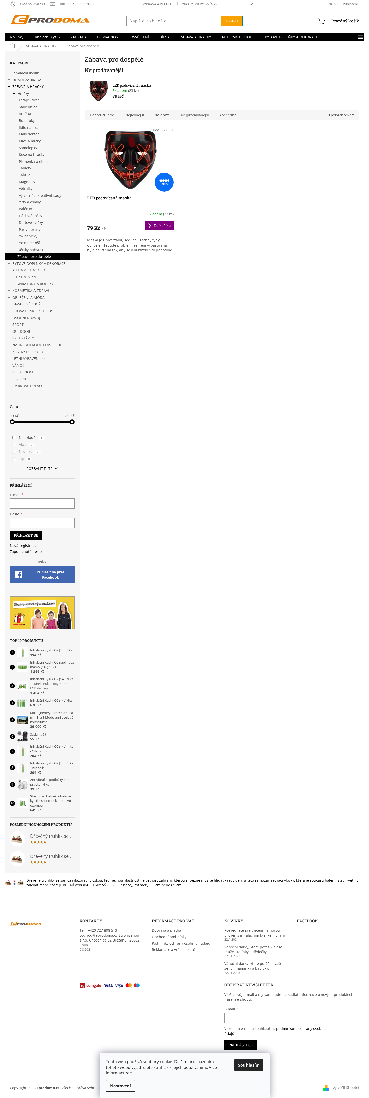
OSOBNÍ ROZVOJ (26, 317)
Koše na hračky (31, 154)
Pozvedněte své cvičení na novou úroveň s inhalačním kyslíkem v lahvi (255, 932)
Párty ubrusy (29, 229)
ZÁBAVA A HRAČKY (28, 86)
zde (128, 1073)
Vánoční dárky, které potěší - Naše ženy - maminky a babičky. (253, 966)
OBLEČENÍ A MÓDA (28, 297)
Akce (26, 444)
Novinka (29, 451)
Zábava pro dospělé (34, 256)
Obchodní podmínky (199, 4)
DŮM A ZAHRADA (26, 79)
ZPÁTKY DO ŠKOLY (27, 351)
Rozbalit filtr (39, 468)
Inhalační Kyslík (25, 73)
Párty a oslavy (29, 202)
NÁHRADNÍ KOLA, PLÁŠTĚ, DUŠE (39, 344)
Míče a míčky (30, 140)
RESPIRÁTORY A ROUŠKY (33, 283)
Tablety (25, 168)
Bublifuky (27, 120)
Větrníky (25, 188)
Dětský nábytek (30, 249)
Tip (24, 459)
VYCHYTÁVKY (23, 338)
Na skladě (31, 437)
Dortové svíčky (31, 222)
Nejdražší (162, 115)
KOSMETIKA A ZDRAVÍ (30, 290)
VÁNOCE (19, 365)
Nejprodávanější (195, 115)
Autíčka (25, 113)
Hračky (23, 93)
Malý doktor (29, 134)
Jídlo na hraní (30, 127)
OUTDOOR (21, 331)
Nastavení (120, 1086)
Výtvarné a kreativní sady (40, 195)
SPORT (18, 324)
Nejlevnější (134, 115)
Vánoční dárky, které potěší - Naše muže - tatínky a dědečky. (253, 949)
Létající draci (29, 100)
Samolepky (28, 147)
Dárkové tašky (30, 215)
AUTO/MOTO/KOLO (28, 270)
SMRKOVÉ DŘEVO (27, 385)
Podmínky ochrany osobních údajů (181, 943)
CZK (329, 4)
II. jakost (19, 378)
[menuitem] (16, 37)
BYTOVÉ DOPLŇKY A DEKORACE (39, 263)
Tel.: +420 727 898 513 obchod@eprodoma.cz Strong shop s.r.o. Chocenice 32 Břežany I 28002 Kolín (109, 937)
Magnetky (27, 181)
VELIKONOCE (23, 372)
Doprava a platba (156, 4)
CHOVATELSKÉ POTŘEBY (32, 310)
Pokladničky (27, 236)
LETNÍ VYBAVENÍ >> (28, 358)
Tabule (24, 174)
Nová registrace (23, 545)
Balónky (25, 208)
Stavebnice (28, 106)
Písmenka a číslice (34, 161)
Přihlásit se (26, 535)
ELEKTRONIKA (24, 276)
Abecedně (227, 115)
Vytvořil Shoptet (346, 1087)
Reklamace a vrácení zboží (174, 949)
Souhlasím (249, 1065)
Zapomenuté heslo (26, 551)
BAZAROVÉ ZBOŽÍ (27, 304)
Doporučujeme (102, 115)
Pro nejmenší (28, 242)
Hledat (232, 20)
